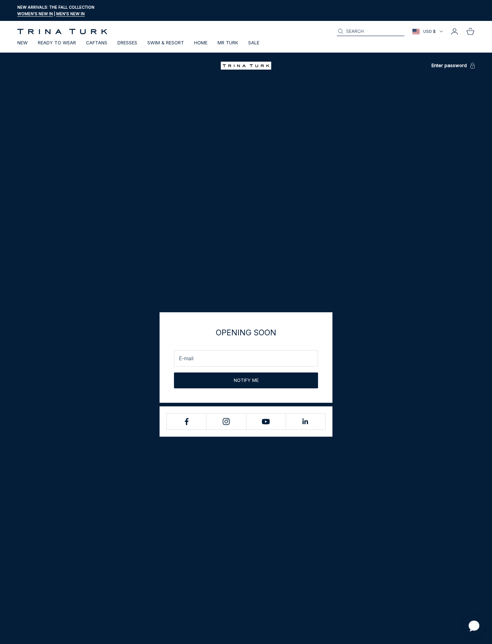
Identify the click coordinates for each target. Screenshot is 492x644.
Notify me (246, 380)
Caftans (96, 42)
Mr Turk (228, 42)
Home (200, 42)
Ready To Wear (57, 42)
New (22, 42)
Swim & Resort (165, 42)
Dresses (127, 42)
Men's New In (70, 13)
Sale (253, 42)
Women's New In (35, 13)
